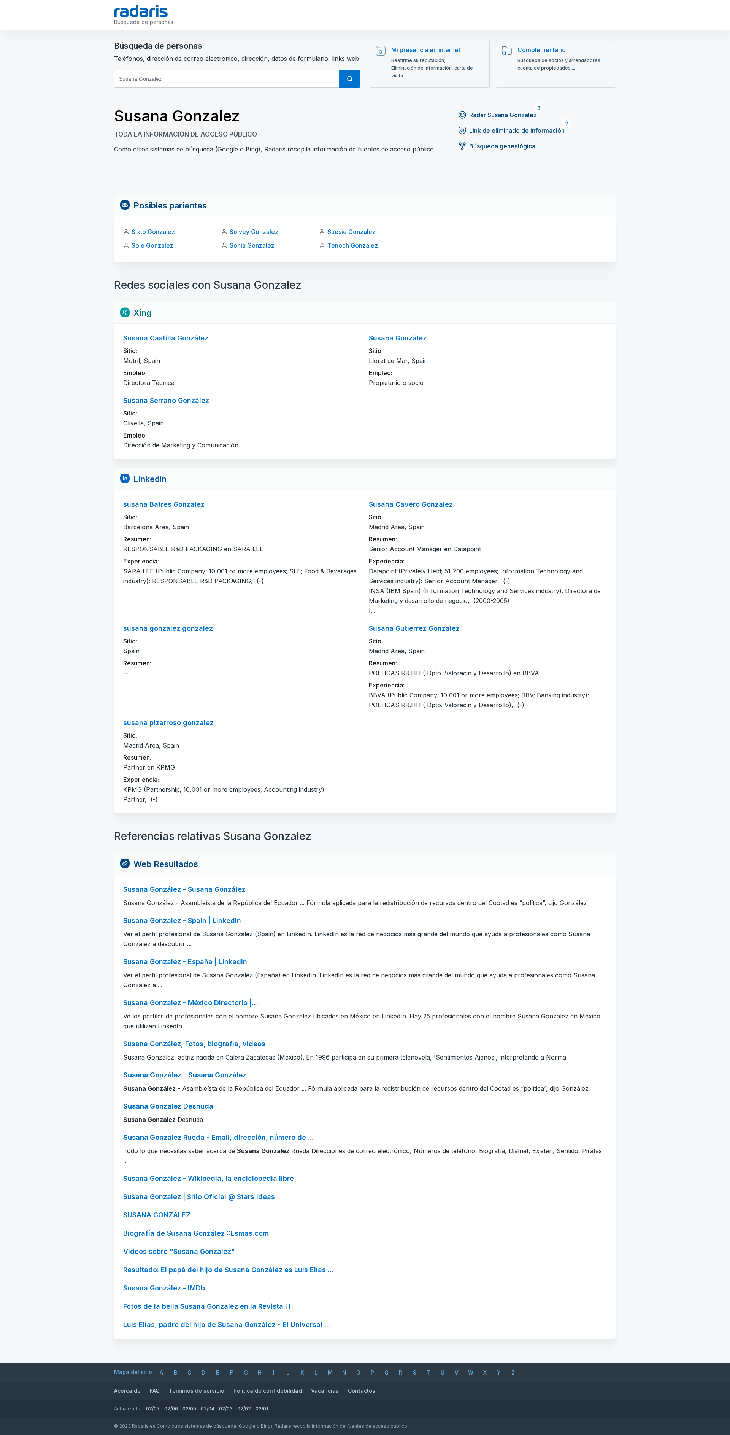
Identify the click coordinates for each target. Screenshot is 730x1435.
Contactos (361, 1390)
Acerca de (127, 1390)
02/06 (171, 1408)
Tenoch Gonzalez (352, 245)
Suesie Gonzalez (351, 231)
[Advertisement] (365, 178)
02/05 (189, 1408)
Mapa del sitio (133, 1372)
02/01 (262, 1408)
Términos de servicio (196, 1390)
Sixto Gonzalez (153, 231)
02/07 (153, 1408)
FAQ (155, 1390)
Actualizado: (127, 1408)
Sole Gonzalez (152, 245)
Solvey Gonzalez (254, 231)
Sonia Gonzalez (252, 245)
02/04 (207, 1408)
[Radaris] (141, 11)
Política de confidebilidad (267, 1390)
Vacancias (325, 1390)
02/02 (244, 1408)
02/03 (226, 1408)
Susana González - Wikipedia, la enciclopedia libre (208, 1178)
